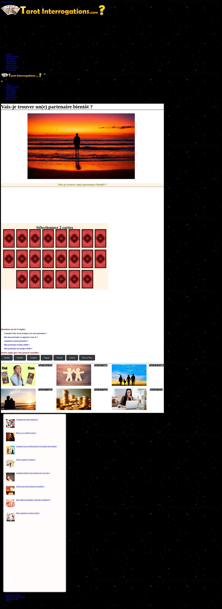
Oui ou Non (87, 358)
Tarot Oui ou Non (45, 365)
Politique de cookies (13, 595)
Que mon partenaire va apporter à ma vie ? (21, 337)
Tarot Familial (11, 61)
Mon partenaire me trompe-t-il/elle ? (18, 349)
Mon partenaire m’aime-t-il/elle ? (17, 345)
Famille (20, 358)
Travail (59, 358)
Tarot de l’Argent (101, 390)
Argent (46, 358)
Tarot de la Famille (156, 365)
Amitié (7, 358)
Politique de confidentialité (15, 597)
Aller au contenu (7, 2)
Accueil (9, 54)
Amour (72, 358)
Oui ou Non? (11, 69)
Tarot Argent (10, 65)
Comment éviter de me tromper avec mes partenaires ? (25, 333)
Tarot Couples (11, 63)
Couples (33, 358)
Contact (8, 601)
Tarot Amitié (10, 59)
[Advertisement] (111, 35)
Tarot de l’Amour (12, 56)
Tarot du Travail (12, 67)
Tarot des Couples (45, 390)
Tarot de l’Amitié (101, 365)
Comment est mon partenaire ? (16, 341)
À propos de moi (12, 599)
